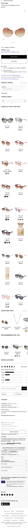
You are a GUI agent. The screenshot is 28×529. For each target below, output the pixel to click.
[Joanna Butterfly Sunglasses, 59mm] (7, 183)
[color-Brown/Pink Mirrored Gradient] (6, 306)
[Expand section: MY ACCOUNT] (14, 464)
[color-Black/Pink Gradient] (5, 242)
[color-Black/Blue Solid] (8, 219)
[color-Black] (15, 356)
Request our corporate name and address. (14, 523)
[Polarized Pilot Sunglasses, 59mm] (20, 252)
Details (8, 50)
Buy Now (14, 61)
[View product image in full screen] (3, 39)
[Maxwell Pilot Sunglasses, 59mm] (7, 206)
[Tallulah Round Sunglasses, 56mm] (20, 183)
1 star (3, 382)
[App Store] (5, 504)
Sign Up (18, 75)
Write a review (24, 366)
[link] (7, 126)
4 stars (2, 374)
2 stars (3, 379)
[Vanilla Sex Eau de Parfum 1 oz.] (20, 229)
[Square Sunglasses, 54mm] (20, 294)
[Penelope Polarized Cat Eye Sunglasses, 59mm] (7, 160)
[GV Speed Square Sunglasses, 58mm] (6, 344)
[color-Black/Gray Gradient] (7, 196)
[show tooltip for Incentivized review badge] (10, 405)
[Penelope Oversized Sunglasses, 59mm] (20, 117)
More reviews (14, 432)
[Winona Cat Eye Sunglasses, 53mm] (7, 229)
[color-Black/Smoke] (20, 219)
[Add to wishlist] (24, 11)
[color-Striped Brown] (17, 356)
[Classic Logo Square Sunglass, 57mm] (17, 344)
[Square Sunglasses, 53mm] (20, 206)
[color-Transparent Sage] (19, 356)
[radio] (19, 130)
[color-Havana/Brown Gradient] (5, 196)
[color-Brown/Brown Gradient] (6, 219)
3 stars (2, 377)
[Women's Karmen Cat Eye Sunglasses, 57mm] (7, 117)
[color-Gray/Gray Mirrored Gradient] (7, 242)
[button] (14, 27)
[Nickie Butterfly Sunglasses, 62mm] (7, 140)
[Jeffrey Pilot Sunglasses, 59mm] (20, 273)
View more (4, 93)
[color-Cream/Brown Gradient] (9, 196)
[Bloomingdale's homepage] (1, 0)
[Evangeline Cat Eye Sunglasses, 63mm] (7, 294)
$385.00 (3, 50)
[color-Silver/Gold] (26, 331)
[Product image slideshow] (14, 27)
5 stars (3, 372)
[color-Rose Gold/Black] (19, 130)
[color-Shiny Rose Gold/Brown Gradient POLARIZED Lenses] (6, 173)
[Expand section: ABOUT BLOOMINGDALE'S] (14, 467)
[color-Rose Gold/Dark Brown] (21, 130)
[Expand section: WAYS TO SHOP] (14, 470)
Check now (21, 486)
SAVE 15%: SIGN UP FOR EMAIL (14, 443)
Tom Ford (4, 3)
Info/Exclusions (15, 79)
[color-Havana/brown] (22, 219)
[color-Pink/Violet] (18, 219)
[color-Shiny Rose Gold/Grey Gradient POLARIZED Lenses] (8, 173)
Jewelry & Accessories (8, 0)
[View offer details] (14, 101)
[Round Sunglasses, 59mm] (7, 252)
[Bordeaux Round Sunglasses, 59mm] (20, 140)
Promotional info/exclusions (12, 486)
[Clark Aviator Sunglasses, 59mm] (20, 160)
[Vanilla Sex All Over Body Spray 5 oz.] (7, 273)
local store (12, 71)
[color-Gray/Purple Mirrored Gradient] (8, 306)
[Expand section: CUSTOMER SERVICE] (14, 460)
